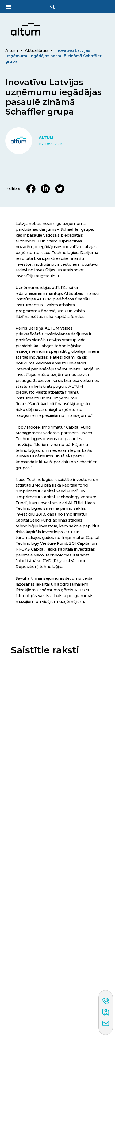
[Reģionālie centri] (105, 1012)
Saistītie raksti (45, 650)
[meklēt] (52, 6)
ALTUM (46, 137)
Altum (11, 50)
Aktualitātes (36, 50)
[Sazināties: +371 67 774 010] (105, 1001)
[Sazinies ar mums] (105, 1024)
